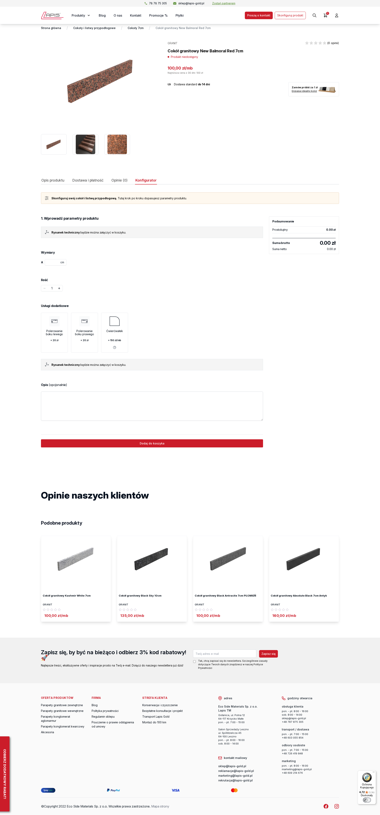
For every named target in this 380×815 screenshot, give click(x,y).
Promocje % (158, 15)
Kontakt (135, 15)
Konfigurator (146, 180)
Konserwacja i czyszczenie (160, 705)
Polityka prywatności (105, 710)
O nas (118, 15)
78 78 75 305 (158, 3)
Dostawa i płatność (88, 180)
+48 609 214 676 (292, 772)
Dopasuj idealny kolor (304, 90)
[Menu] (373, 773)
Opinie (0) (119, 180)
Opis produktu (52, 180)
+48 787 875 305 (292, 721)
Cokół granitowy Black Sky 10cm (140, 595)
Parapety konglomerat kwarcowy (62, 726)
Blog (102, 15)
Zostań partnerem (223, 3)
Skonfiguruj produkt (290, 15)
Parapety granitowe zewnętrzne (62, 705)
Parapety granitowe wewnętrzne (62, 710)
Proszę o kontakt (258, 15)
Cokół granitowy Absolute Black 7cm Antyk (299, 595)
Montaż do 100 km (154, 722)
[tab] (53, 181)
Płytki (180, 15)
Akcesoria (47, 732)
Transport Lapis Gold (155, 716)
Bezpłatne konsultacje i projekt (162, 710)
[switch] (367, 800)
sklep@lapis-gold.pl (191, 3)
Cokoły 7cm (135, 28)
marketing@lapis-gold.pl (297, 769)
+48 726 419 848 (292, 753)
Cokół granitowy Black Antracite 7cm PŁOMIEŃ (225, 595)
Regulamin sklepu (103, 716)
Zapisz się (268, 653)
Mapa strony (160, 806)
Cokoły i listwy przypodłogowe (94, 28)
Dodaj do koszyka (152, 443)
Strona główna (51, 28)
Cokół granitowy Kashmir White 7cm (67, 595)
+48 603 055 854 (292, 737)
